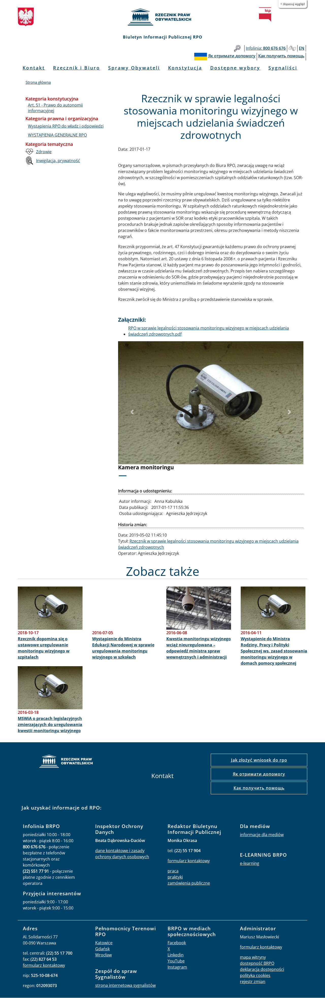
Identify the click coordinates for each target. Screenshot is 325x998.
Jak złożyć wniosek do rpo (259, 760)
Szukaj (237, 48)
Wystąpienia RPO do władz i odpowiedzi (66, 126)
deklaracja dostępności (262, 969)
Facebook (177, 942)
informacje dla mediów (262, 834)
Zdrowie (44, 151)
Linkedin (176, 955)
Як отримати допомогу (259, 774)
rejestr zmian (252, 981)
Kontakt (34, 68)
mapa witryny (253, 957)
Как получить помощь (259, 788)
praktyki (175, 877)
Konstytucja (185, 68)
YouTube (176, 961)
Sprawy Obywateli (134, 68)
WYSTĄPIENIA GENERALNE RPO (57, 135)
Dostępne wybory (235, 68)
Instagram (177, 967)
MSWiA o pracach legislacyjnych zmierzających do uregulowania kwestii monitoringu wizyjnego (50, 724)
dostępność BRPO (257, 963)
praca (173, 871)
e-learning (249, 863)
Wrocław (103, 955)
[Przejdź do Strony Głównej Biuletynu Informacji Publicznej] (265, 14)
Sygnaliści (282, 68)
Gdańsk (102, 949)
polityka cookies (255, 975)
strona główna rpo (66, 761)
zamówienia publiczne (189, 883)
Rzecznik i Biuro (76, 68)
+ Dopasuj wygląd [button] (292, 4)
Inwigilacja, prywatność (58, 160)
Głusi (292, 48)
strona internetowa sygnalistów (125, 985)
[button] (132, 412)
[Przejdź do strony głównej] (162, 17)
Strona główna (38, 82)
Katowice (103, 942)
